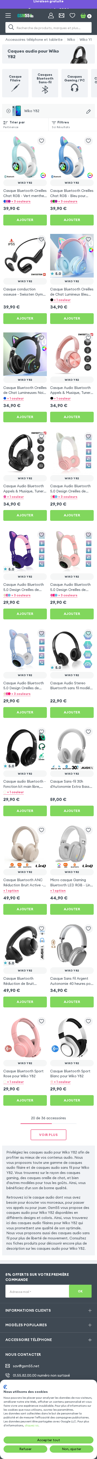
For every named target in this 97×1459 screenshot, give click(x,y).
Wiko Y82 (87, 39)
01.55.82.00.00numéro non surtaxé (41, 1375)
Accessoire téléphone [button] (28, 1339)
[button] (25, 201)
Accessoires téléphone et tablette (34, 39)
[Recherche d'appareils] (88, 111)
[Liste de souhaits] (72, 15)
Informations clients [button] (28, 1310)
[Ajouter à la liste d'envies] (41, 141)
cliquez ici (31, 1425)
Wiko (71, 39)
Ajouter (25, 220)
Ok (80, 1291)
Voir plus (48, 1135)
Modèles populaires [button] (26, 1325)
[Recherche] (11, 27)
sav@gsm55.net (26, 1366)
